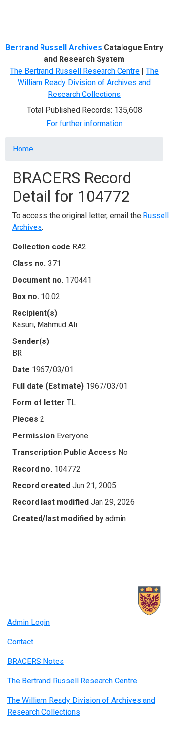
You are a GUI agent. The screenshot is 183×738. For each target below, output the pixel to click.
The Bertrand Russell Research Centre (75, 71)
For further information (84, 123)
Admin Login (28, 622)
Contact (20, 641)
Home (23, 148)
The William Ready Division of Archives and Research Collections (88, 82)
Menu (26, 11)
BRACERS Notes (35, 661)
